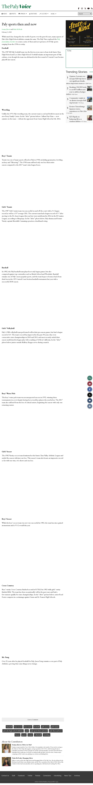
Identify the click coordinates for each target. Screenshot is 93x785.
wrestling (47, 735)
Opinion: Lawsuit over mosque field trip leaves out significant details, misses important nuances (76, 79)
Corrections (47, 775)
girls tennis (54, 727)
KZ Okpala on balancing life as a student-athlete (75, 118)
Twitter (30, 775)
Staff (13, 775)
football (36, 727)
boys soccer (18, 727)
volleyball (38, 735)
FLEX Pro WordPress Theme (45, 781)
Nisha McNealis (17, 29)
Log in (57, 781)
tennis (30, 735)
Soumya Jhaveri (6, 29)
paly (26, 731)
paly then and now (55, 731)
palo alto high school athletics (13, 731)
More (52, 14)
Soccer (17, 735)
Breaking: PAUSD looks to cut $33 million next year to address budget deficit (76, 90)
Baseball (9, 727)
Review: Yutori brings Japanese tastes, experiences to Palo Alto (78, 108)
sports (24, 735)
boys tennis (28, 727)
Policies (37, 775)
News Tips (67, 775)
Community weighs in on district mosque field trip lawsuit (77, 100)
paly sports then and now (39, 731)
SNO (53, 781)
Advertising (57, 775)
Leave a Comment (33, 720)
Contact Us (5, 775)
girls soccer (45, 727)
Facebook (21, 775)
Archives (77, 775)
